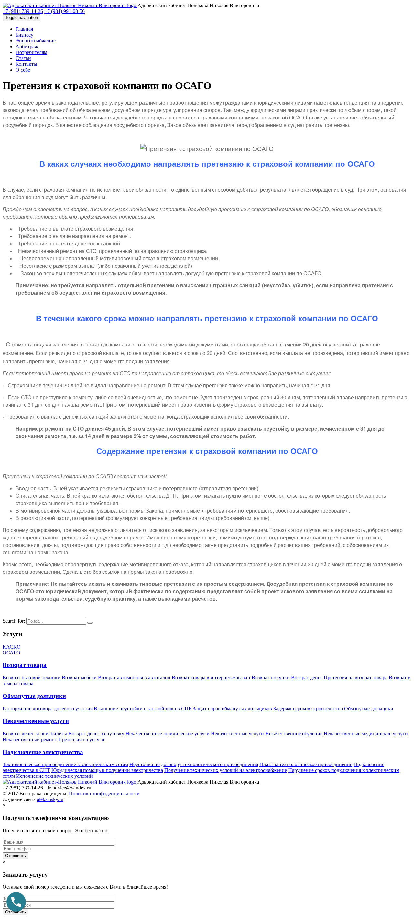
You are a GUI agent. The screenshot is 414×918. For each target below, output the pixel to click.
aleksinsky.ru (50, 799)
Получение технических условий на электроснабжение (225, 770)
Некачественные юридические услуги (167, 733)
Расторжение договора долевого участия (48, 708)
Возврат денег (306, 677)
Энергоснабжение (36, 40)
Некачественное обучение (293, 733)
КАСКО (12, 647)
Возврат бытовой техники (31, 677)
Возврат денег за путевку (96, 733)
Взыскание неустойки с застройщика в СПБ (142, 708)
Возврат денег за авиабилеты (35, 733)
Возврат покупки (271, 677)
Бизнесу (24, 35)
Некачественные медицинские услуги (366, 733)
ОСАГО (11, 652)
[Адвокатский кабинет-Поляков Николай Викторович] (70, 5)
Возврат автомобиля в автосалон (134, 677)
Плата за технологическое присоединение (305, 764)
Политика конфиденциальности (104, 793)
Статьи (23, 58)
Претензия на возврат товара (355, 677)
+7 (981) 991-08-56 (64, 11)
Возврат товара (25, 665)
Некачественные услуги (36, 721)
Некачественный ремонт (30, 739)
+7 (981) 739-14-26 (23, 11)
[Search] (90, 623)
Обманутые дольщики (34, 696)
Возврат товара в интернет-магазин (211, 677)
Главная (24, 29)
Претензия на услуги (81, 739)
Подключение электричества (43, 752)
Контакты (26, 64)
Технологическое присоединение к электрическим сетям (65, 764)
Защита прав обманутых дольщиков (232, 708)
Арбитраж (27, 46)
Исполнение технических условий (54, 776)
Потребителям (31, 52)
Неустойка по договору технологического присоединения (193, 764)
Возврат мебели (79, 677)
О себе (23, 70)
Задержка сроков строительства (308, 708)
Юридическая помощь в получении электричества (107, 770)
